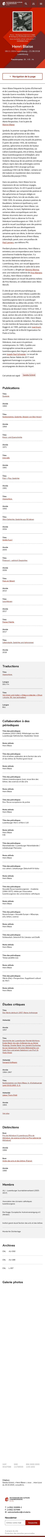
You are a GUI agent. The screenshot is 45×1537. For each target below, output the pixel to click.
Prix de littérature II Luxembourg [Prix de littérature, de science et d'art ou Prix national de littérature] (21, 1137)
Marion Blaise (8, 124)
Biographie (7, 91)
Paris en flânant (8, 581)
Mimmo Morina (32, 269)
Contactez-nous (22, 41)
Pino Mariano (36, 272)
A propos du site (11, 1531)
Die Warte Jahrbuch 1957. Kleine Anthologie (20, 1012)
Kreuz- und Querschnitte (12, 437)
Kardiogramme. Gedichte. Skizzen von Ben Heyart (22, 416)
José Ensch (36, 327)
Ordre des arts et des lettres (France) (17, 1161)
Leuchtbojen (7, 601)
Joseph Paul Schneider (16, 354)
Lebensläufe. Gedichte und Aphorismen (18, 642)
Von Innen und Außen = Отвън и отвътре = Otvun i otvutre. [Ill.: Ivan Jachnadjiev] (22, 696)
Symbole (5, 396)
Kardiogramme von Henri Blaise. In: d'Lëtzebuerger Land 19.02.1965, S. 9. (22, 1084)
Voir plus (5, 1113)
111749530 (18, 1467)
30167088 (6, 1467)
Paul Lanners (8, 242)
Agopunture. (7, 499)
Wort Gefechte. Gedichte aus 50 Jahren (18, 519)
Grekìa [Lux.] (7, 540)
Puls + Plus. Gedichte (10, 478)
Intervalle (6, 458)
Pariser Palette (8, 622)
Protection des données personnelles (20, 1533)
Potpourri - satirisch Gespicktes (14, 560)
